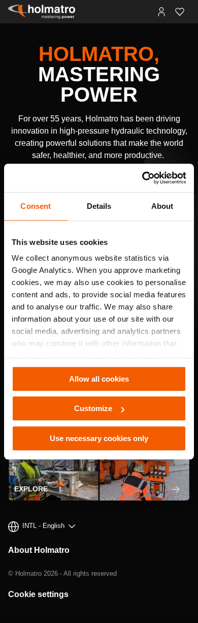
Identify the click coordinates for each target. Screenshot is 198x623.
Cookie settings (38, 594)
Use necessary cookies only (99, 438)
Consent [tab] (35, 206)
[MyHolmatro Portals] (161, 12)
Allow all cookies (99, 379)
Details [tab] (99, 206)
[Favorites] (180, 12)
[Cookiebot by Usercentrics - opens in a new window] (142, 177)
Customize (93, 408)
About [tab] (162, 206)
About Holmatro (39, 550)
